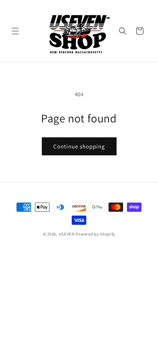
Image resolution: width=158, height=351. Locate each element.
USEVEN (67, 234)
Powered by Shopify (95, 234)
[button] (15, 31)
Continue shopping (79, 146)
